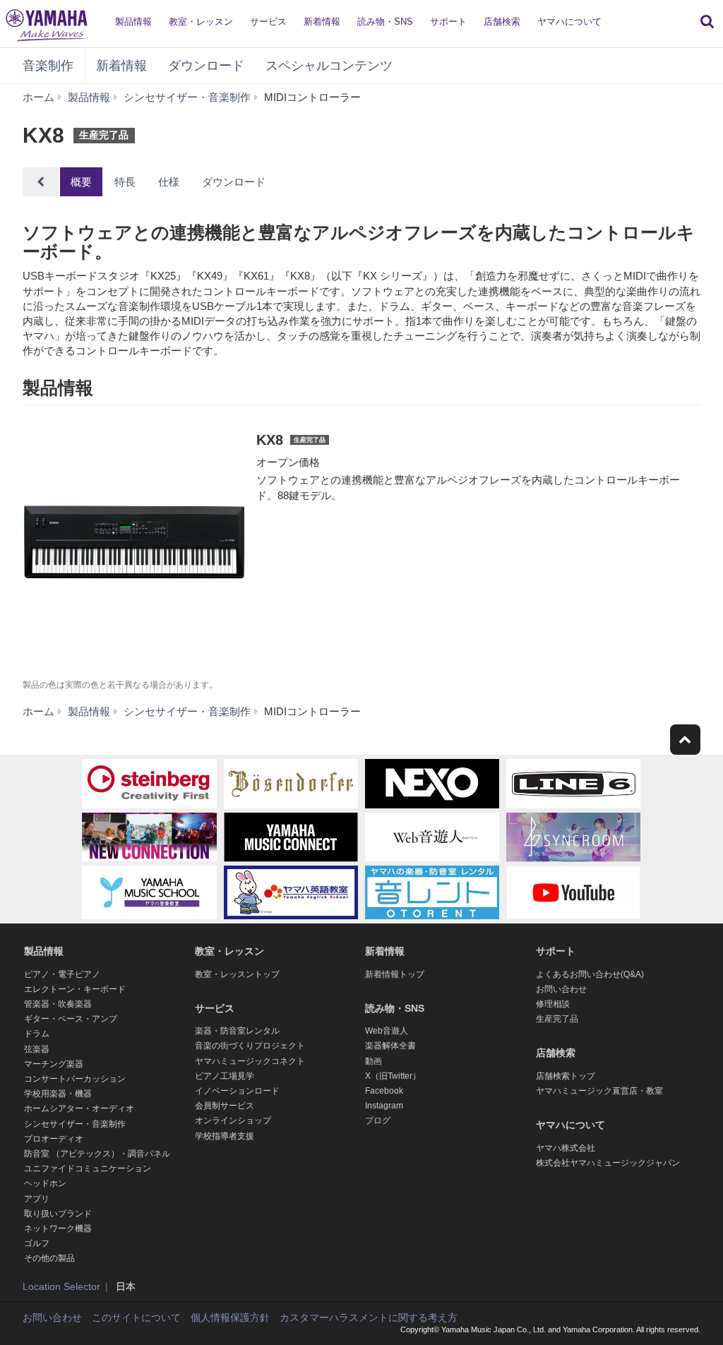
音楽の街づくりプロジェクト (250, 1046)
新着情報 (322, 21)
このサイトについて (136, 1317)
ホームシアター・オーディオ (79, 1108)
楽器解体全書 (390, 1046)
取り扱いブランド (58, 1214)
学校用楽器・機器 (58, 1094)
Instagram (384, 1106)
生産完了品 (557, 1019)
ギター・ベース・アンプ (70, 1019)
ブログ (377, 1120)
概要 (81, 182)
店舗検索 (502, 21)
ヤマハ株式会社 (565, 1148)
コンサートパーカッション (75, 1079)
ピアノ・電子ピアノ (62, 974)
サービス (268, 21)
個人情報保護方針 (230, 1317)
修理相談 (553, 1004)
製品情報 (133, 21)
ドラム (36, 1034)
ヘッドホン (45, 1183)
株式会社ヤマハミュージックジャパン (608, 1163)
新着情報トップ (394, 974)
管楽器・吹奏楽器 (58, 1004)
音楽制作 (48, 66)
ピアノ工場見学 (224, 1076)
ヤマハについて (569, 21)
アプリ (36, 1199)
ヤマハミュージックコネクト (250, 1061)
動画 (373, 1061)
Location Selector (61, 1286)
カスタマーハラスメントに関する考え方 (369, 1317)
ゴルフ (36, 1243)
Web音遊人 (386, 1031)
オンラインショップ (233, 1120)
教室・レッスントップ (237, 974)
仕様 (168, 182)
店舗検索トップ (565, 1076)
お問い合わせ (561, 989)
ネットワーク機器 (58, 1228)
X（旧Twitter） (393, 1076)
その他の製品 (49, 1258)
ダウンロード (206, 66)
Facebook (384, 1091)
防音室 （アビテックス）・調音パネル (97, 1154)
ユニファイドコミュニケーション (87, 1168)
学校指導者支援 (224, 1136)
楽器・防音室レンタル (237, 1031)
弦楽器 (36, 1049)
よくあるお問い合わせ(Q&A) (590, 974)
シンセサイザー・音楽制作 (75, 1124)
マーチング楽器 (53, 1064)
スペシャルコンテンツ (329, 66)
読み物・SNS (385, 21)
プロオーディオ (53, 1139)
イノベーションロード (237, 1091)
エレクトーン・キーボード (75, 989)
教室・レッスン (201, 21)
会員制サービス (224, 1106)
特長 (125, 182)
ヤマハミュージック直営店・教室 (599, 1091)
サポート (448, 21)
